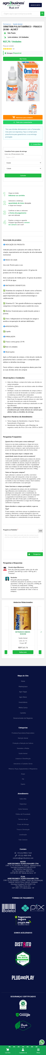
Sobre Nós (23, 799)
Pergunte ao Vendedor (10, 530)
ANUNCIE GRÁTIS (35, 5)
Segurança (23, 804)
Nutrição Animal (23, 738)
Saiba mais (23, 652)
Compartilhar (37, 144)
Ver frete (23, 59)
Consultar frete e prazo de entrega (16, 151)
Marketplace (23, 686)
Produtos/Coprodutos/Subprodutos (23, 733)
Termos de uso (23, 819)
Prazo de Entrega (23, 824)
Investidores (23, 702)
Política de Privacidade (23, 814)
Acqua (23, 774)
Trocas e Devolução (23, 829)
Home (23, 681)
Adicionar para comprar (24, 117)
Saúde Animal (23, 638)
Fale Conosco (23, 840)
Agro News (23, 697)
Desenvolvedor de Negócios (23, 718)
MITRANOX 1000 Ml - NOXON (23, 633)
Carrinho (7, 1053)
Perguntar (37, 554)
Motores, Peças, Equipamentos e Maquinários (23, 769)
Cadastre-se (23, 1053)
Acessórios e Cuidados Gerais (23, 764)
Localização (23, 835)
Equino (23, 784)
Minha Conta (23, 707)
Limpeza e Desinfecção (23, 758)
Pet (23, 779)
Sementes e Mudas (23, 748)
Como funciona (23, 809)
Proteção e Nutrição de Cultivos (23, 743)
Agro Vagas (23, 692)
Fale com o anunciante (24, 122)
